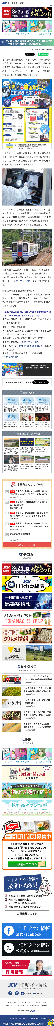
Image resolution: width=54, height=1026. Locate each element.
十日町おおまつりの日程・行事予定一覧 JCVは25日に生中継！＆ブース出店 (38, 715)
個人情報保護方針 (33, 1005)
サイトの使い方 (27, 1002)
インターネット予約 (21, 280)
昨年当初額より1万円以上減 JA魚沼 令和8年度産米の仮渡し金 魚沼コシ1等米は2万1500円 (37, 691)
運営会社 (21, 1005)
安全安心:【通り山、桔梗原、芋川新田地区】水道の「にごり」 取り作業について (29, 526)
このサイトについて (12, 1002)
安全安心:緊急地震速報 (20, 534)
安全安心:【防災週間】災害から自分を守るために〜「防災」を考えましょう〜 (29, 514)
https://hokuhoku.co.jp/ (31, 345)
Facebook (10, 993)
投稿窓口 (27, 993)
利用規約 (45, 1005)
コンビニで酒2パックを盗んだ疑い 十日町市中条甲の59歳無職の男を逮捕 (38, 679)
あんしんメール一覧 (26, 544)
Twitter (17, 993)
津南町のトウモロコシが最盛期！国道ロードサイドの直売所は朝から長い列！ (37, 727)
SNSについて (10, 1005)
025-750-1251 (13, 357)
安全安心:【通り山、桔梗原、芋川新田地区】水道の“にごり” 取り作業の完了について (29, 494)
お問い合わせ (41, 993)
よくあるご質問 (41, 1002)
